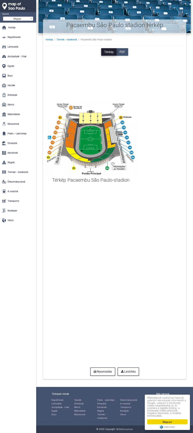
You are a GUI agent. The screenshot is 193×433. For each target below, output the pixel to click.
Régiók (100, 411)
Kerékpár (124, 411)
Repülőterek (57, 400)
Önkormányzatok (128, 400)
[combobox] (18, 19)
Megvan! (167, 422)
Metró (77, 407)
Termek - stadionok (66, 39)
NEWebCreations (124, 429)
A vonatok (125, 403)
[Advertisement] (115, 77)
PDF (122, 52)
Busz (54, 414)
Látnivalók (57, 403)
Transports (125, 407)
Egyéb (54, 411)
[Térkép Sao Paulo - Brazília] (18, 10)
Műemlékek (79, 411)
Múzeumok (79, 414)
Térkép (109, 52)
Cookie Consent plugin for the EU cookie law (167, 427)
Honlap (49, 39)
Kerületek (102, 407)
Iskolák (77, 400)
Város (123, 414)
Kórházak (79, 403)
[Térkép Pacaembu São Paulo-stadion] (90, 139)
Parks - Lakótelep (105, 400)
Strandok (101, 403)
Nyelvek (5, 14)
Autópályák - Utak (60, 407)
